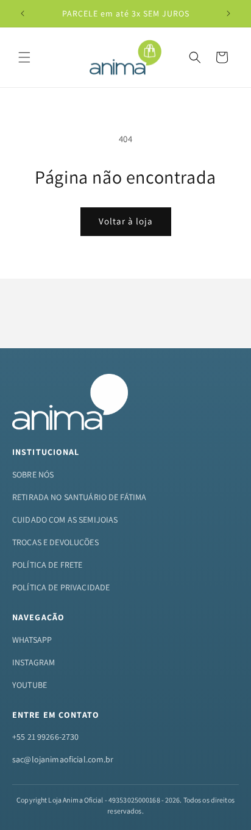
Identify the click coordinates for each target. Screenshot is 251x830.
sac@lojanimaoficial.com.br (63, 759)
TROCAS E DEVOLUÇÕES (55, 542)
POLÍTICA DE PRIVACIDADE (61, 587)
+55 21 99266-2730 (45, 736)
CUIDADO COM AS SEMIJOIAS (65, 519)
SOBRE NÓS (33, 474)
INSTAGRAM (33, 662)
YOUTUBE (29, 684)
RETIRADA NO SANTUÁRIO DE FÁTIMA (79, 497)
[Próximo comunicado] (228, 13)
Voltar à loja (126, 221)
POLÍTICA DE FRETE (47, 564)
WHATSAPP (32, 639)
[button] (24, 57)
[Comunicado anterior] (22, 13)
